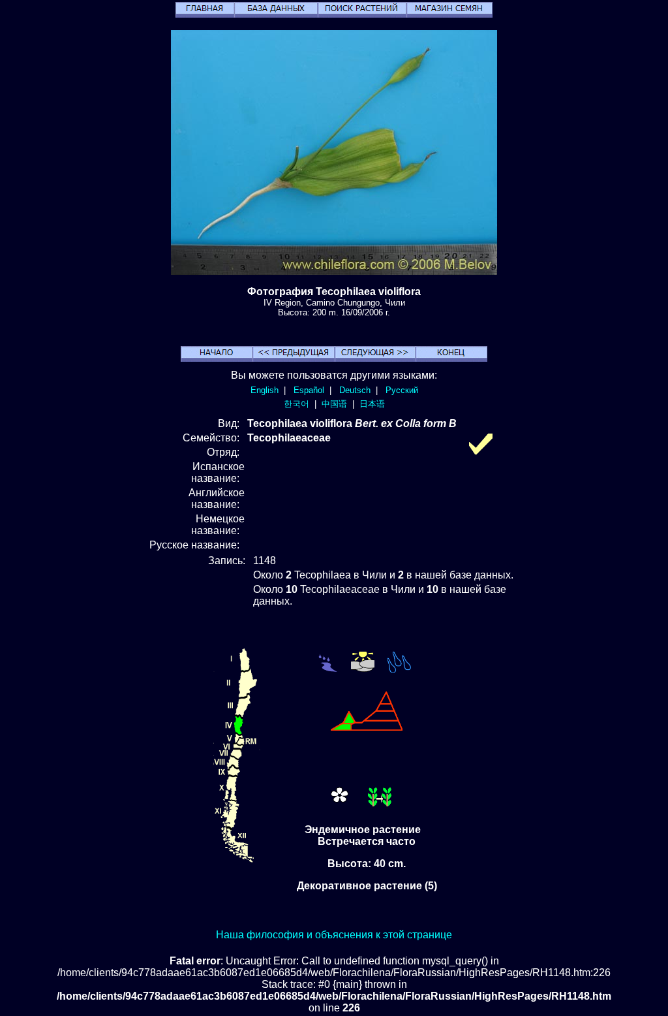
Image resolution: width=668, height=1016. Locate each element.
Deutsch (355, 390)
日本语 (372, 404)
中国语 (334, 404)
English (264, 390)
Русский (402, 390)
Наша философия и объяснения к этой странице (334, 934)
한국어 (296, 404)
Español (309, 390)
